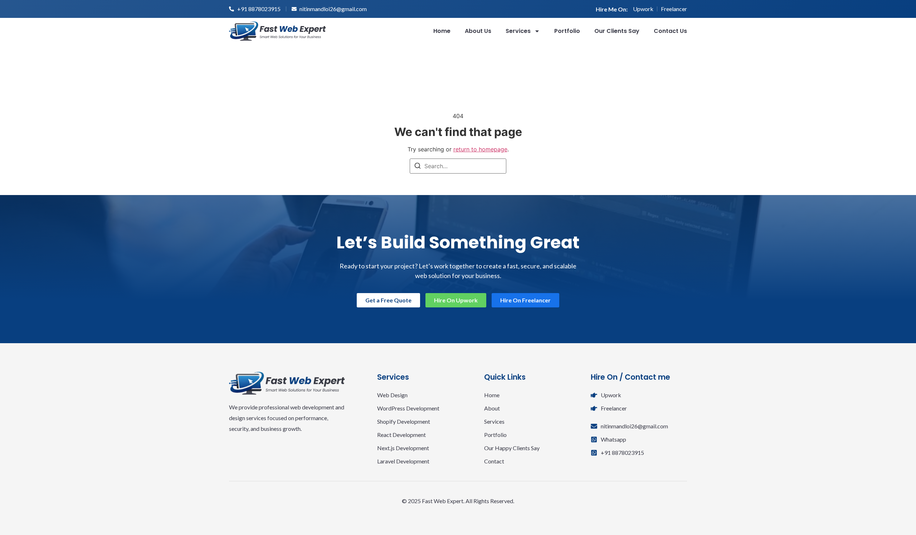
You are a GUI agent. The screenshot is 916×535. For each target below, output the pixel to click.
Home (441, 31)
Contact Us (670, 31)
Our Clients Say (616, 31)
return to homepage (480, 149)
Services (518, 31)
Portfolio (567, 31)
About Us (478, 31)
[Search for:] (458, 166)
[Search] (417, 166)
